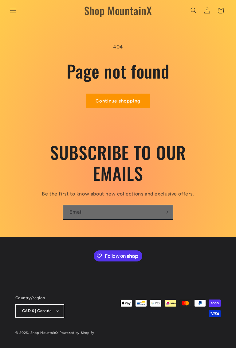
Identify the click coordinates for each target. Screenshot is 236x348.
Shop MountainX (44, 333)
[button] (13, 10)
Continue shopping (118, 101)
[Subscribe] (166, 212)
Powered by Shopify (77, 333)
